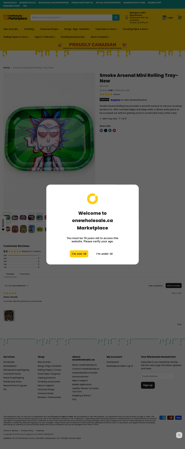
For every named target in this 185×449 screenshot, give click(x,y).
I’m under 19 (104, 253)
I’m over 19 (79, 253)
